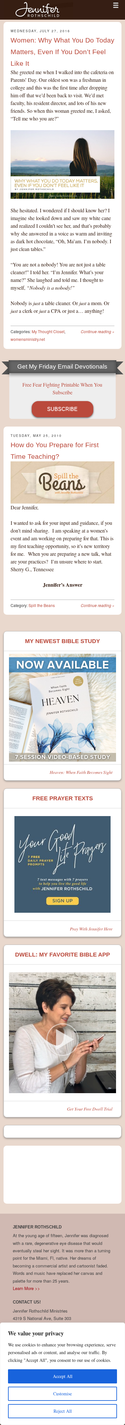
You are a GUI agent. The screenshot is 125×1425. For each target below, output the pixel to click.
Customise (62, 1394)
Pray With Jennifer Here (91, 929)
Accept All (62, 1376)
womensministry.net (28, 339)
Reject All (63, 1411)
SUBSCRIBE (62, 409)
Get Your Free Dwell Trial (90, 1109)
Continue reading (97, 331)
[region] (62, 1374)
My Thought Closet (48, 331)
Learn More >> (26, 1288)
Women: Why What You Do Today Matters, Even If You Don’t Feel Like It (62, 51)
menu (115, 5)
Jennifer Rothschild (38, 10)
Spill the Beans (42, 605)
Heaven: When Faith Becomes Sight (81, 772)
